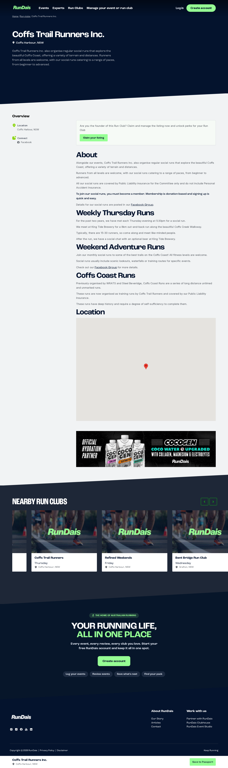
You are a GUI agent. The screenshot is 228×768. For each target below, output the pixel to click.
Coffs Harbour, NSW (30, 42)
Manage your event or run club (110, 8)
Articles (156, 722)
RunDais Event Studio (199, 726)
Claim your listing (93, 137)
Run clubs (25, 16)
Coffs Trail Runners (29, 558)
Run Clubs (75, 8)
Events (44, 8)
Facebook (26, 142)
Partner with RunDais (199, 718)
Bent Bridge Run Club (172, 558)
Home (15, 16)
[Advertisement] (146, 449)
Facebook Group (142, 204)
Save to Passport (202, 762)
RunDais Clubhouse (198, 722)
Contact (156, 726)
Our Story (157, 718)
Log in (180, 8)
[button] (204, 501)
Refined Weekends (99, 558)
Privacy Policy (47, 750)
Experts (58, 8)
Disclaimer (62, 750)
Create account (201, 8)
